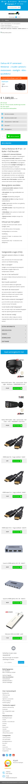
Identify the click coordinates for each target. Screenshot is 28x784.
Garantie (4, 729)
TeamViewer (5, 697)
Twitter (7, 755)
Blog (3, 713)
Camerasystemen (7, 23)
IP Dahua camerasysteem (6, 25)
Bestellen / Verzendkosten (8, 721)
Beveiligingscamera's (7, 741)
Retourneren (5, 727)
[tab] (14, 114)
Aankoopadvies (6, 731)
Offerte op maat (6, 695)
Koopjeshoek (5, 750)
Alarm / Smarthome (6, 749)
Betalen (4, 725)
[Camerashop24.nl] (14, 13)
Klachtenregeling (6, 702)
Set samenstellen (6, 739)
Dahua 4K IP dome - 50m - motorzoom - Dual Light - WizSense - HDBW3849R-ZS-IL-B (14, 383)
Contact (4, 719)
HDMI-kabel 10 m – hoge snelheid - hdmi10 (14, 528)
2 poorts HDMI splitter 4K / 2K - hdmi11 (14, 563)
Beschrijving (6, 143)
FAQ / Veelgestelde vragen (8, 711)
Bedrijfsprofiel (5, 693)
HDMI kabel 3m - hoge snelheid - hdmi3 (14, 457)
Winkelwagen (23, 1)
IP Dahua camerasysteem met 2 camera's (9, 27)
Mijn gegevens (13, 1)
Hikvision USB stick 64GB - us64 (14, 634)
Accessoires (5, 747)
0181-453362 (20, 4)
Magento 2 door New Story (20, 782)
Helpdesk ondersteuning (8, 707)
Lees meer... (6, 86)
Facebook (3, 755)
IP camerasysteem (16, 23)
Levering (4, 723)
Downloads (6, 338)
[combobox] (14, 7)
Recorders (4, 743)
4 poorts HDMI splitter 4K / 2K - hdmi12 (14, 598)
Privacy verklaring (6, 700)
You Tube (14, 755)
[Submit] (19, 7)
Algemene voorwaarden (7, 699)
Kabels (4, 745)
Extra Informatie (8, 326)
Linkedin (10, 755)
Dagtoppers (10, 4)
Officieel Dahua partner (7, 733)
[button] (13, 60)
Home (4, 1)
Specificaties (6, 330)
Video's (4, 334)
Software (5, 341)
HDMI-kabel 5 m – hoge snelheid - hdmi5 (14, 492)
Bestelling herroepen (7, 717)
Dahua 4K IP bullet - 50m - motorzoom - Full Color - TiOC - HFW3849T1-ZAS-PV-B (14, 420)
